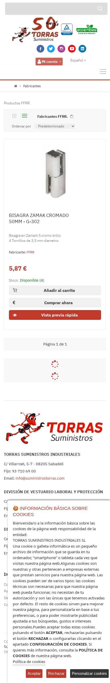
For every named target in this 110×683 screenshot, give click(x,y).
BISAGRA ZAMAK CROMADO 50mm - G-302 (39, 218)
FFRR (30, 252)
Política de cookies (29, 661)
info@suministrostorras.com (40, 478)
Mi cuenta (49, 61)
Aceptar (34, 673)
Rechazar (56, 673)
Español (76, 60)
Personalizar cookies (89, 673)
